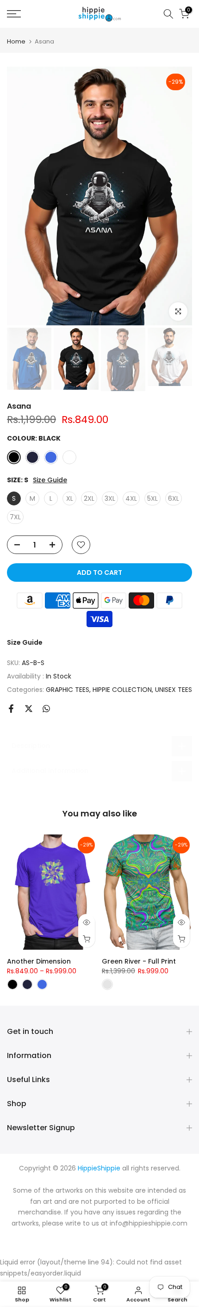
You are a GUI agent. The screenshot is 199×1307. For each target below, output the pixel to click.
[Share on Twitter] (29, 708)
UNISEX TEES (173, 689)
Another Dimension (39, 961)
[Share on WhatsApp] (46, 708)
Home (16, 41)
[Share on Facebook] (11, 708)
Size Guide (50, 480)
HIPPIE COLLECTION (122, 689)
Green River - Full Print (139, 961)
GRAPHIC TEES (67, 689)
